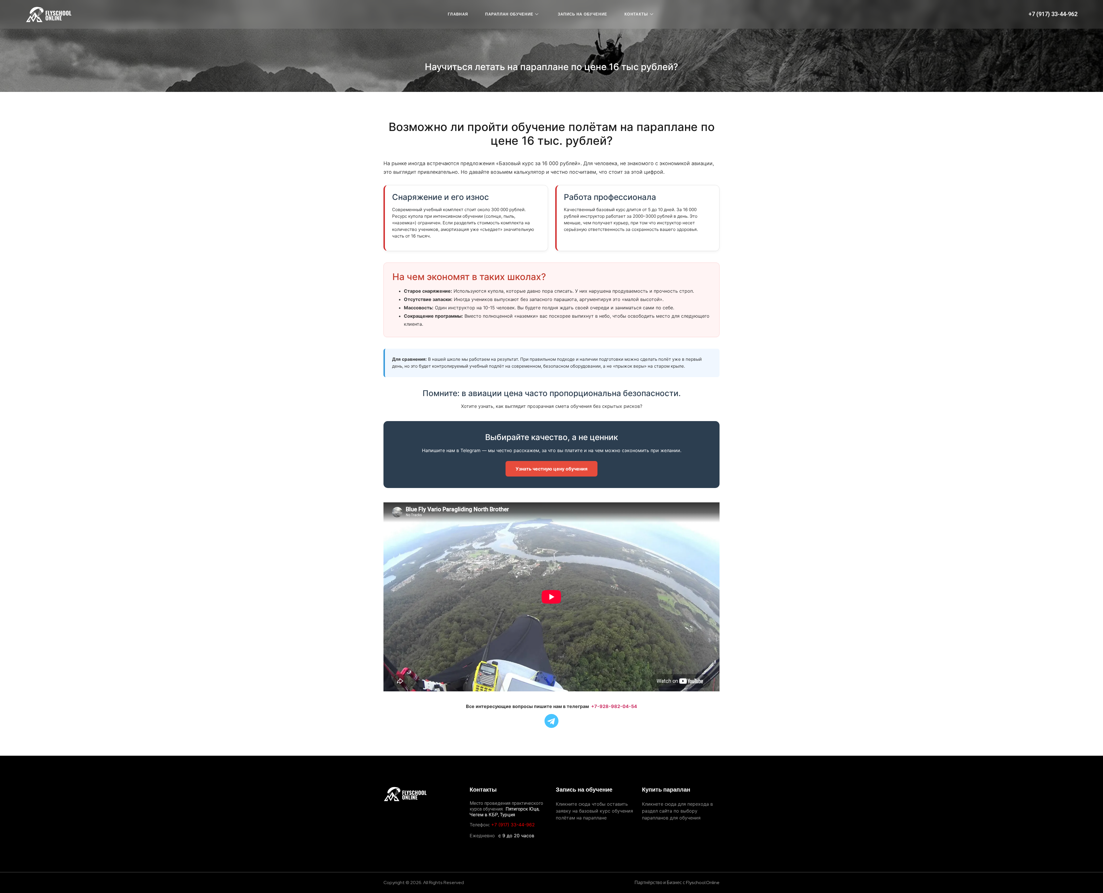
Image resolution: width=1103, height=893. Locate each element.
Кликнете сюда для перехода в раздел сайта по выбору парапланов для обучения (677, 811)
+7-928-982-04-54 (614, 706)
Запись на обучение (582, 14)
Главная (458, 14)
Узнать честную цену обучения (551, 469)
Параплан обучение (509, 14)
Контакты (636, 14)
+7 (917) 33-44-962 (1053, 14)
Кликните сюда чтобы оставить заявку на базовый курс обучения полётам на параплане (594, 811)
